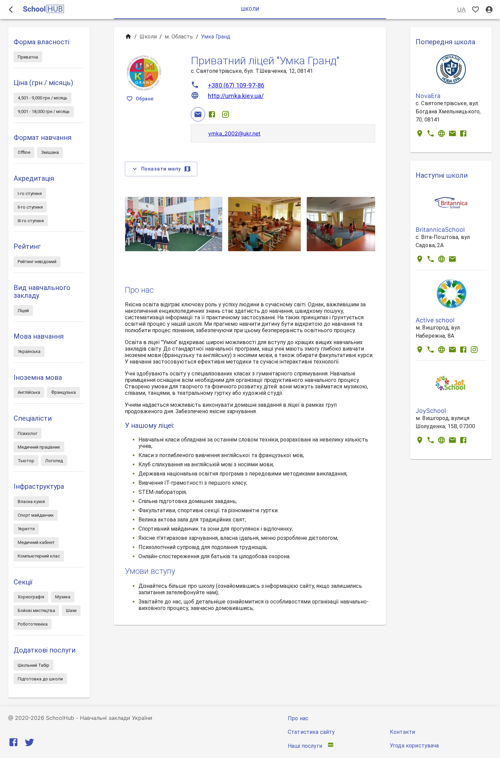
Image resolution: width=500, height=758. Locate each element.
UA (461, 9)
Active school (435, 320)
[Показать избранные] (475, 9)
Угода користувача (414, 745)
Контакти (402, 732)
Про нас (298, 718)
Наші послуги (305, 746)
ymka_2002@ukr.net (234, 133)
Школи (148, 36)
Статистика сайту (311, 732)
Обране (144, 98)
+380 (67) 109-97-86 (236, 85)
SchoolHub (60, 717)
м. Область (179, 36)
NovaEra (428, 95)
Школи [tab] (250, 9)
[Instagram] (225, 114)
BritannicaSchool (440, 229)
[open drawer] (11, 9)
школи (457, 175)
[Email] (198, 114)
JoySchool (431, 410)
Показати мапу (161, 169)
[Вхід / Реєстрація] (489, 9)
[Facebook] (212, 114)
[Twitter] (29, 743)
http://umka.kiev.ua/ (236, 95)
